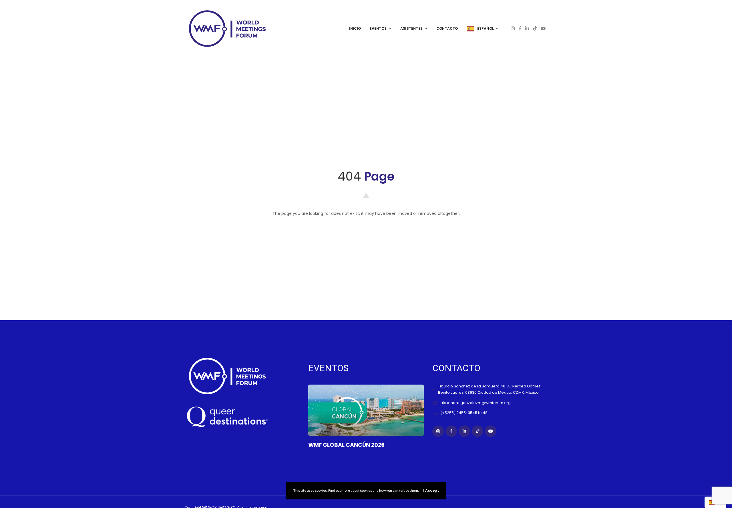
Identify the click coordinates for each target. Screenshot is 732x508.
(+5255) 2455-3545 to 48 (464, 412)
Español (485, 28)
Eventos (378, 28)
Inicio (355, 28)
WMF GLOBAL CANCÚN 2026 (346, 445)
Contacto (447, 28)
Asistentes (411, 28)
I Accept (431, 490)
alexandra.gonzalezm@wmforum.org (475, 402)
